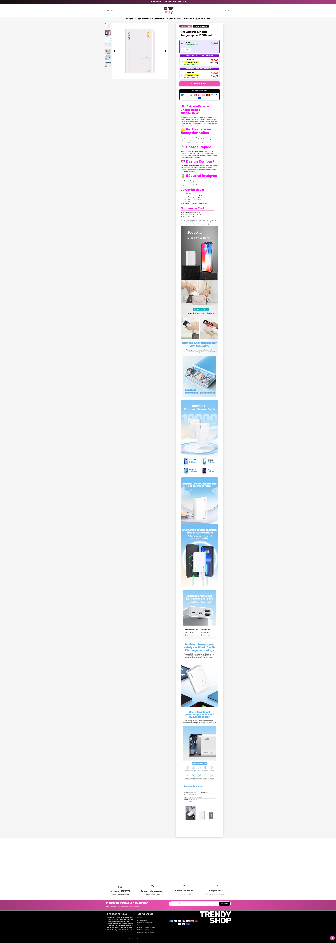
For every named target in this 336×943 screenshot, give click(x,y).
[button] (199, 46)
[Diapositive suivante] (229, 2)
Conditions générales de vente (146, 927)
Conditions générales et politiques (222, 938)
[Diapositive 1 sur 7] (108, 26)
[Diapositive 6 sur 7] (108, 58)
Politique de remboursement (145, 925)
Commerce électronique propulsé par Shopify (126, 938)
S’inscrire (224, 904)
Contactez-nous (142, 917)
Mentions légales (142, 920)
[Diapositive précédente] (106, 2)
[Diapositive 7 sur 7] (108, 64)
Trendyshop (112, 938)
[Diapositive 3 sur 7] (108, 39)
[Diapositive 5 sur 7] (108, 52)
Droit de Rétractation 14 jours (145, 932)
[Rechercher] (221, 11)
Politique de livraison (143, 929)
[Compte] (225, 11)
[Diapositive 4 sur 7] (108, 45)
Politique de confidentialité (145, 922)
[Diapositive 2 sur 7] (108, 32)
